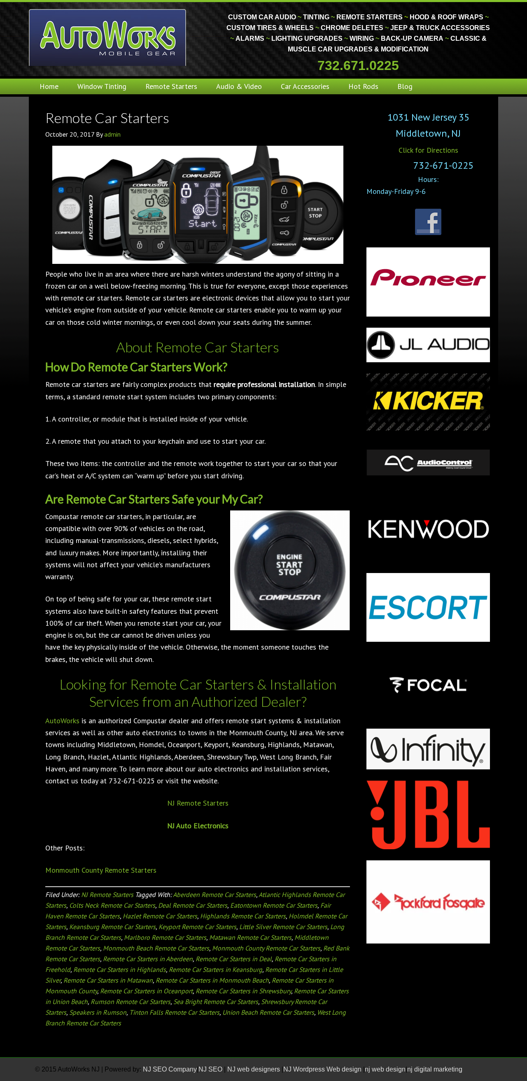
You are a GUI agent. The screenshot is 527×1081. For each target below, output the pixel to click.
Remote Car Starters (107, 117)
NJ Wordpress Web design (323, 1069)
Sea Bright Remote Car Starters (215, 1001)
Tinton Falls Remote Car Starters (174, 1012)
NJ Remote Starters (198, 803)
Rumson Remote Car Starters (130, 1001)
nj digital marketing (434, 1069)
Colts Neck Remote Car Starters (112, 905)
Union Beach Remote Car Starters (268, 1012)
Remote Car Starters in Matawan (108, 980)
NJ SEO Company (170, 1069)
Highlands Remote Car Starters (243, 916)
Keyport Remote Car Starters (197, 927)
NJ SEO (211, 1069)
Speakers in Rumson (97, 1012)
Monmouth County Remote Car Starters (266, 948)
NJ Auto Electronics (198, 825)
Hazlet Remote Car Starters (160, 916)
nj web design (385, 1069)
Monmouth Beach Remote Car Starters (156, 948)
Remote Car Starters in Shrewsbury (243, 991)
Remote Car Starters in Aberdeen (148, 959)
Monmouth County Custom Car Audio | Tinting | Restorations (108, 37)
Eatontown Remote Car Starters (273, 905)
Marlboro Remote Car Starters (165, 937)
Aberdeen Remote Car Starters (214, 894)
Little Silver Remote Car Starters (283, 927)
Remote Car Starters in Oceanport (146, 991)
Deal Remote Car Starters (192, 905)
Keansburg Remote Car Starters (112, 927)
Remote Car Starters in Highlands (119, 969)
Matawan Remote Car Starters (250, 937)
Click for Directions (428, 150)
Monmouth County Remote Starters (100, 870)
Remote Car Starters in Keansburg (215, 969)
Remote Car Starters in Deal (234, 959)
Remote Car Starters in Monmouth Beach (212, 980)
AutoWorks (62, 720)
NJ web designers (254, 1069)
